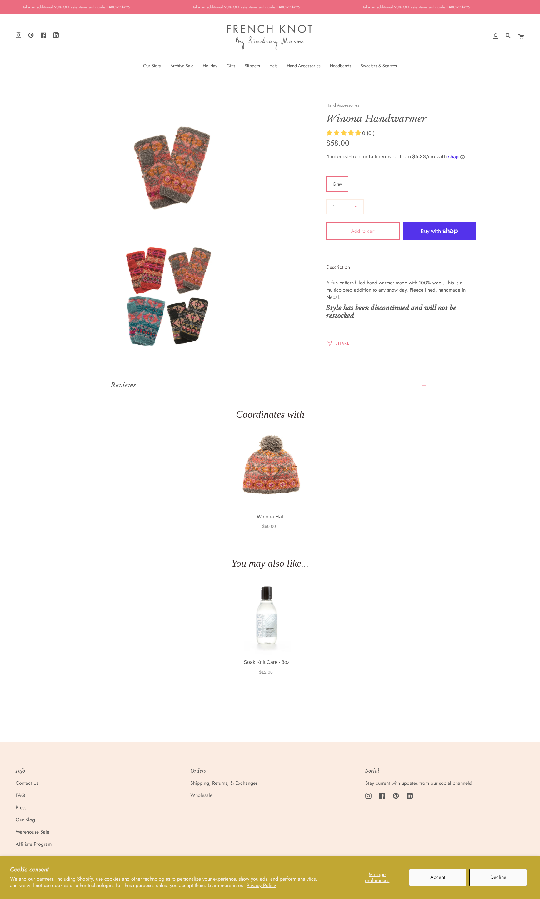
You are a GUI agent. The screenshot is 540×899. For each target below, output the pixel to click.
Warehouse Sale (32, 831)
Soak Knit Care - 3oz (267, 662)
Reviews (123, 385)
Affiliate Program (34, 844)
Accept (437, 877)
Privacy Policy (261, 885)
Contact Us (27, 783)
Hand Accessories (342, 105)
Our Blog (25, 819)
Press (21, 807)
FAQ (20, 795)
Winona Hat (270, 516)
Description (338, 267)
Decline (498, 877)
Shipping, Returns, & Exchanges (224, 783)
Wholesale (201, 795)
